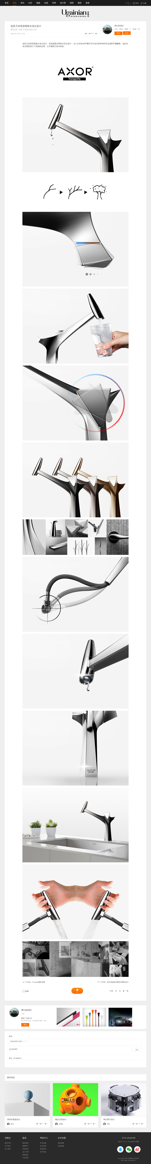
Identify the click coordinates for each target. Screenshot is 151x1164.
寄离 (108, 1124)
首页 (6, 3)
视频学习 (25, 1146)
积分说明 (43, 1146)
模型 (80, 3)
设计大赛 (25, 1152)
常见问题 (43, 1143)
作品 (14, 3)
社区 (30, 3)
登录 (137, 3)
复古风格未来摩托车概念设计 (118, 982)
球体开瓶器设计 (13, 1119)
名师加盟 (61, 1146)
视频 (38, 3)
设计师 (63, 3)
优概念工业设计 (134, 1158)
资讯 (22, 3)
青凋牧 (61, 1124)
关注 (118, 33)
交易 (46, 3)
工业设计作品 (28, 29)
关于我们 (8, 1146)
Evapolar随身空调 (38, 982)
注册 (144, 3)
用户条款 (43, 1152)
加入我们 (8, 1149)
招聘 (72, 3)
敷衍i (12, 1124)
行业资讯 (25, 1158)
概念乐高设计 (61, 1119)
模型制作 (25, 1155)
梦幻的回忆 (119, 26)
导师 (54, 3)
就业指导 (25, 1149)
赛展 (87, 3)
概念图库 (25, 1143)
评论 (137, 1050)
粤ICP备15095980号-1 (128, 1160)
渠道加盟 (61, 1143)
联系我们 (43, 1149)
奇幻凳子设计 (109, 1119)
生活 (35, 29)
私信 (127, 33)
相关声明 (8, 1143)
